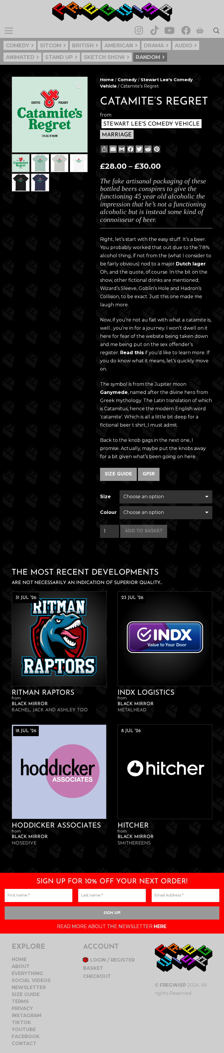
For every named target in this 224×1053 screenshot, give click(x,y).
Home (107, 79)
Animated (20, 57)
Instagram (26, 1015)
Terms (20, 1001)
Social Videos (31, 980)
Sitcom (50, 45)
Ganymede (114, 392)
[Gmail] (121, 149)
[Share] (103, 149)
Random (148, 57)
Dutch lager (191, 264)
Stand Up (59, 57)
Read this (132, 352)
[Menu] (9, 30)
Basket (93, 968)
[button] (78, 86)
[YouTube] (169, 30)
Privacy (22, 1008)
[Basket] (200, 30)
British (83, 45)
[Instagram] (139, 30)
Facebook (26, 1036)
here (160, 926)
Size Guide (118, 474)
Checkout (97, 976)
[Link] (112, 11)
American (118, 45)
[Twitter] (138, 149)
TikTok (21, 1022)
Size (105, 496)
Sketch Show (104, 57)
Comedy (17, 45)
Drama (154, 45)
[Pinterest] (156, 149)
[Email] (112, 149)
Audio (183, 45)
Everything (27, 973)
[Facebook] (185, 30)
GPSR (149, 474)
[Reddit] (147, 149)
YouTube (24, 1029)
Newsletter (29, 987)
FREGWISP (173, 985)
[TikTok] (154, 30)
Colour (108, 512)
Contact (24, 1043)
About (21, 966)
